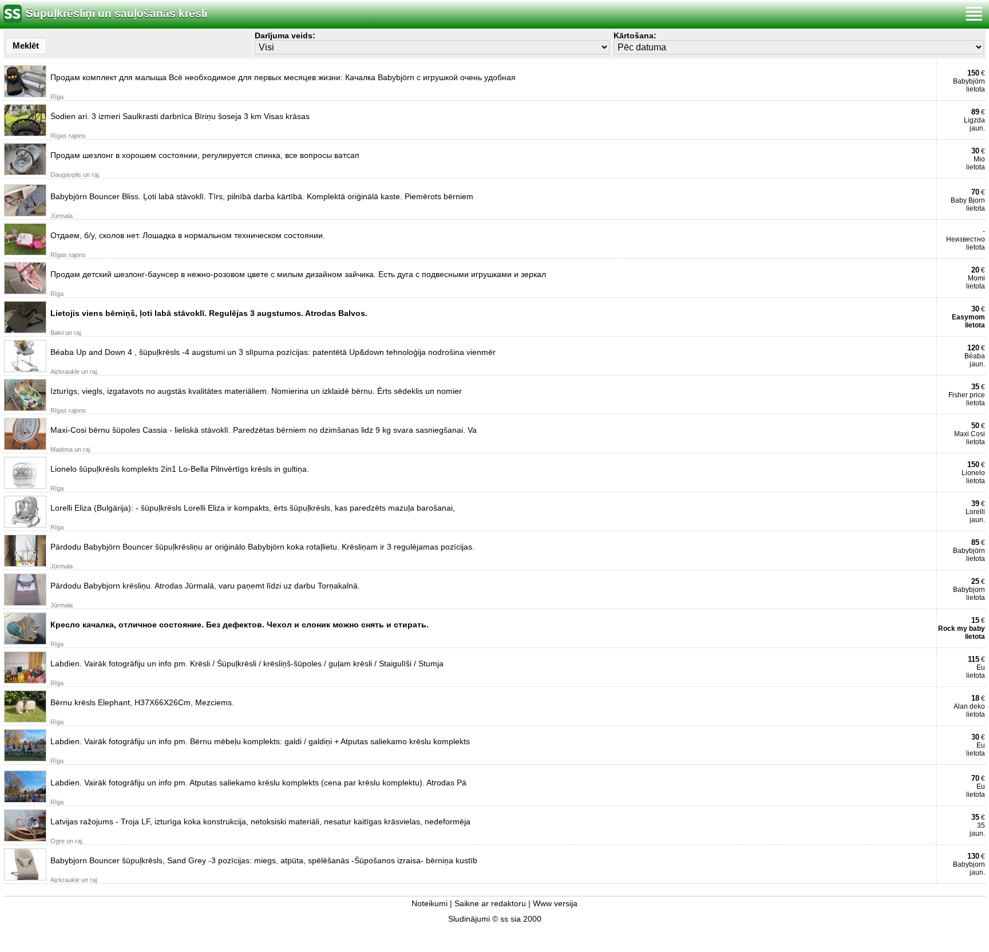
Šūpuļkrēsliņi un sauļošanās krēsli (116, 13)
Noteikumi (430, 903)
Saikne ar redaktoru (490, 903)
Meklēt (26, 45)
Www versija (555, 903)
